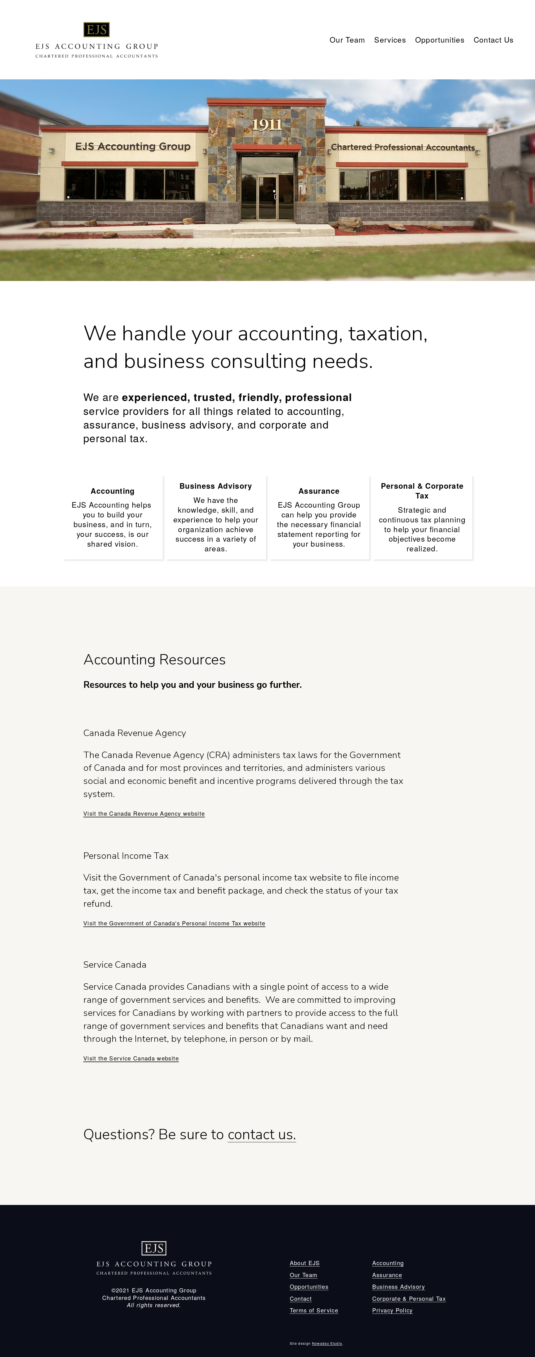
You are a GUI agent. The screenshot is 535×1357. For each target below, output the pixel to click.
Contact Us (494, 39)
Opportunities (440, 39)
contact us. (262, 1134)
